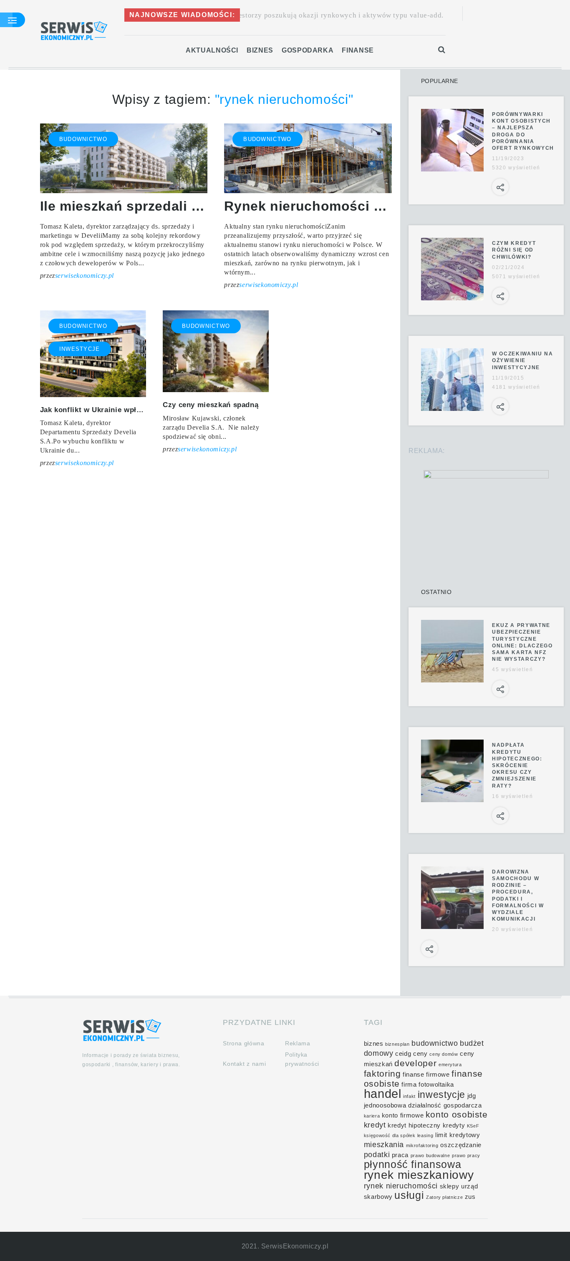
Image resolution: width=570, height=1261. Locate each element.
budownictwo (434, 1043)
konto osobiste (457, 1114)
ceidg (403, 1053)
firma (408, 1084)
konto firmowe (403, 1115)
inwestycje (441, 1094)
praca (400, 1155)
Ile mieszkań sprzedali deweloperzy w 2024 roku (199, 206)
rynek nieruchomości (401, 1186)
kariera (372, 1115)
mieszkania (384, 1144)
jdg (471, 1095)
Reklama (297, 1043)
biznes (373, 1043)
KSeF (473, 1125)
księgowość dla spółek (389, 1135)
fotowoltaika (436, 1084)
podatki (377, 1154)
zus (470, 1196)
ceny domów (443, 1054)
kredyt (375, 1125)
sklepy (449, 1186)
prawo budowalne (430, 1155)
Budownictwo (83, 139)
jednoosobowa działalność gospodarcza (423, 1105)
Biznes (260, 50)
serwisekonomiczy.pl (84, 275)
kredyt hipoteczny (414, 1125)
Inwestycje (79, 349)
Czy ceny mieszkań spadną (210, 405)
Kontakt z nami (244, 1063)
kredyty (454, 1125)
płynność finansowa (413, 1164)
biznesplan (397, 1044)
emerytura (450, 1064)
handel (382, 1093)
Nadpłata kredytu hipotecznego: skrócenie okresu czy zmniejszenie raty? (517, 765)
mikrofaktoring (422, 1145)
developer (415, 1063)
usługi (409, 1195)
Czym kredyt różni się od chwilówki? (514, 249)
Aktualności (212, 50)
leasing (425, 1135)
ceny (420, 1053)
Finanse (357, 50)
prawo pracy (466, 1155)
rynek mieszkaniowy (419, 1174)
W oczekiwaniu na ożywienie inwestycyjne (522, 360)
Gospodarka (307, 50)
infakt (409, 1096)
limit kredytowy (457, 1135)
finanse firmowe (426, 1074)
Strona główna (243, 1043)
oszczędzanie (461, 1145)
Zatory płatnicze (444, 1197)
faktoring (382, 1073)
